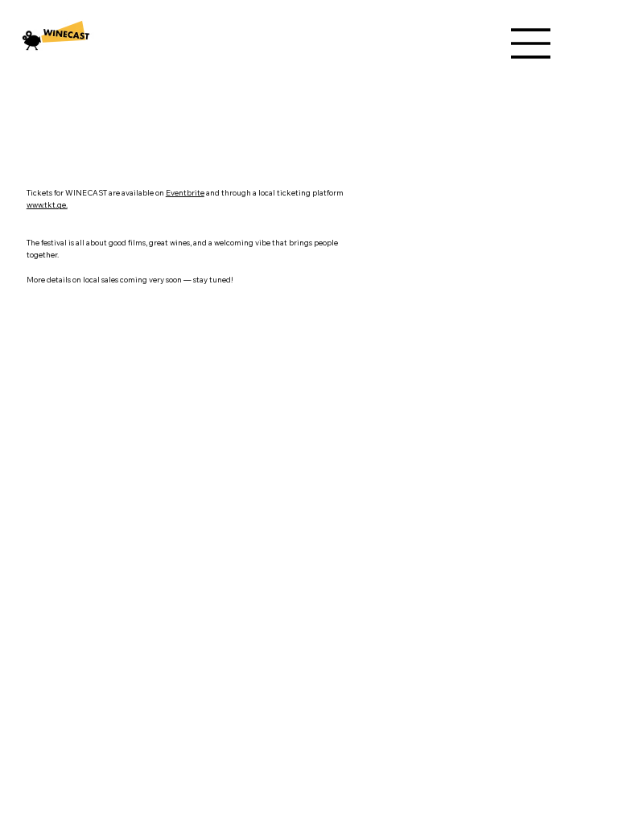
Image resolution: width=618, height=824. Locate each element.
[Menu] (531, 43)
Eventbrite (185, 192)
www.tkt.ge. (47, 204)
